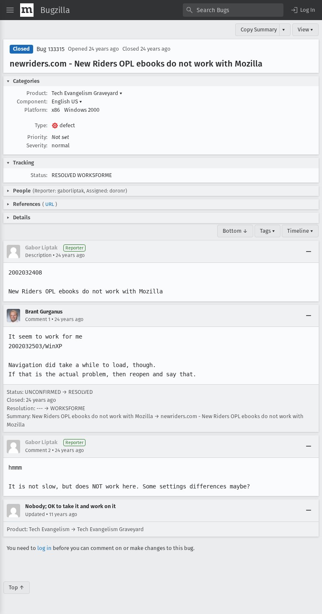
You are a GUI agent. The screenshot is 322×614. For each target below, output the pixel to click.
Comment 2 (38, 450)
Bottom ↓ (235, 231)
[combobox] (233, 10)
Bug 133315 (50, 49)
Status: (39, 175)
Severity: (36, 145)
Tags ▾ (267, 231)
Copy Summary (259, 29)
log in (44, 548)
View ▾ (305, 29)
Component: (32, 101)
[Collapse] (308, 251)
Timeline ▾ (300, 231)
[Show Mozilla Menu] (27, 10)
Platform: (35, 110)
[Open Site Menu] (10, 10)
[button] (303, 10)
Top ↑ (16, 587)
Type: (41, 125)
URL (49, 204)
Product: (36, 93)
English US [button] (67, 101)
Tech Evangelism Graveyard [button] (87, 93)
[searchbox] (233, 10)
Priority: (37, 137)
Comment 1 (37, 319)
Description (38, 255)
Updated (35, 514)
